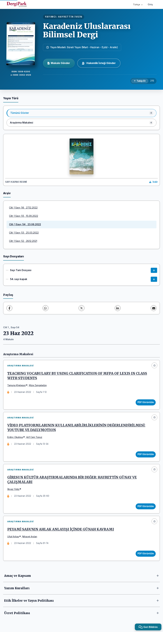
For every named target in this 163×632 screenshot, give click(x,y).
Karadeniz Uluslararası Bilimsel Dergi (87, 30)
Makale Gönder (60, 63)
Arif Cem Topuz (34, 437)
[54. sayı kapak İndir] (154, 279)
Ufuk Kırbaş (13, 536)
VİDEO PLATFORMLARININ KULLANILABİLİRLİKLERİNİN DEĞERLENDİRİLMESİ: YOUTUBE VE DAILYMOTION (76, 427)
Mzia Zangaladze (38, 385)
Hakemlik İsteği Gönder (101, 63)
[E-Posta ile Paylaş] (153, 308)
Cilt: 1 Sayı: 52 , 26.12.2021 (23, 241)
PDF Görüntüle (146, 402)
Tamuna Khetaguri (16, 385)
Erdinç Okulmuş (15, 437)
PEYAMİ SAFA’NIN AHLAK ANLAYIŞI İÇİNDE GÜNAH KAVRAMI (60, 529)
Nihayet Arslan (29, 536)
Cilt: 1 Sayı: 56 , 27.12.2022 (23, 207)
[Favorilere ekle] (154, 365)
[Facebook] (9, 308)
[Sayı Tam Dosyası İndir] (154, 270)
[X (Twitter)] (81, 308)
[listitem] (81, 113)
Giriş (150, 4)
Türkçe (136, 4)
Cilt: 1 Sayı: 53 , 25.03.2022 (24, 232)
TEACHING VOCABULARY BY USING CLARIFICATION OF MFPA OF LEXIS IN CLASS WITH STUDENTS (77, 375)
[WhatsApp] (45, 308)
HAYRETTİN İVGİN (70, 16)
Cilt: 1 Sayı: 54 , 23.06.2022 (25, 224)
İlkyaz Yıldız (13, 489)
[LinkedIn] (117, 308)
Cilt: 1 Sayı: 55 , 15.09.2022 (23, 215)
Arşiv (7, 193)
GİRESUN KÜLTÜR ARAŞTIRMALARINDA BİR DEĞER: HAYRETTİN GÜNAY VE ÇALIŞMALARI (72, 479)
